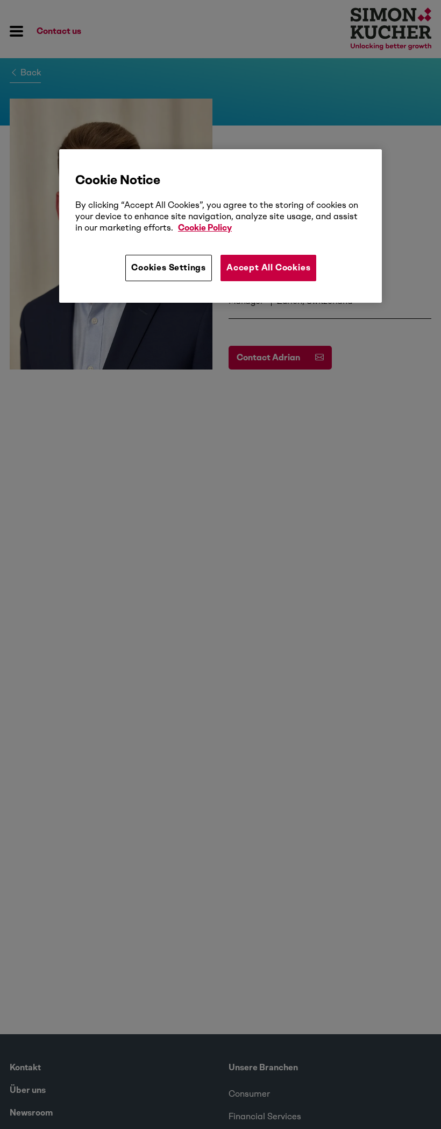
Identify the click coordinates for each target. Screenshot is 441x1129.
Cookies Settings (168, 267)
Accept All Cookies (268, 267)
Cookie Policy (205, 227)
